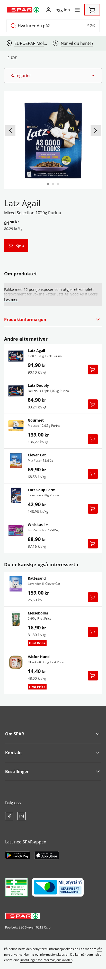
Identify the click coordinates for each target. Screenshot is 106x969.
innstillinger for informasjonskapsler (46, 960)
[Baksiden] (53, 184)
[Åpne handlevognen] (92, 9)
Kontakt (13, 753)
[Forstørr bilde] (53, 140)
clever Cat (37, 455)
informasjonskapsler (54, 954)
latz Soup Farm (42, 490)
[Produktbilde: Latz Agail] (48, 184)
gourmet (36, 420)
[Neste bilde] (96, 130)
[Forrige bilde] (10, 130)
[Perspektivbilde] (58, 184)
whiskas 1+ (38, 524)
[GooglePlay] (17, 855)
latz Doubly (38, 385)
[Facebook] (9, 816)
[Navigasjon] (77, 10)
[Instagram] (21, 816)
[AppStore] (46, 855)
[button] (53, 75)
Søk (91, 26)
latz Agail (36, 350)
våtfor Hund (39, 656)
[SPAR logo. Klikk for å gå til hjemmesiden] (23, 10)
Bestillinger (17, 771)
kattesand (37, 578)
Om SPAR (14, 734)
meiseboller (38, 613)
